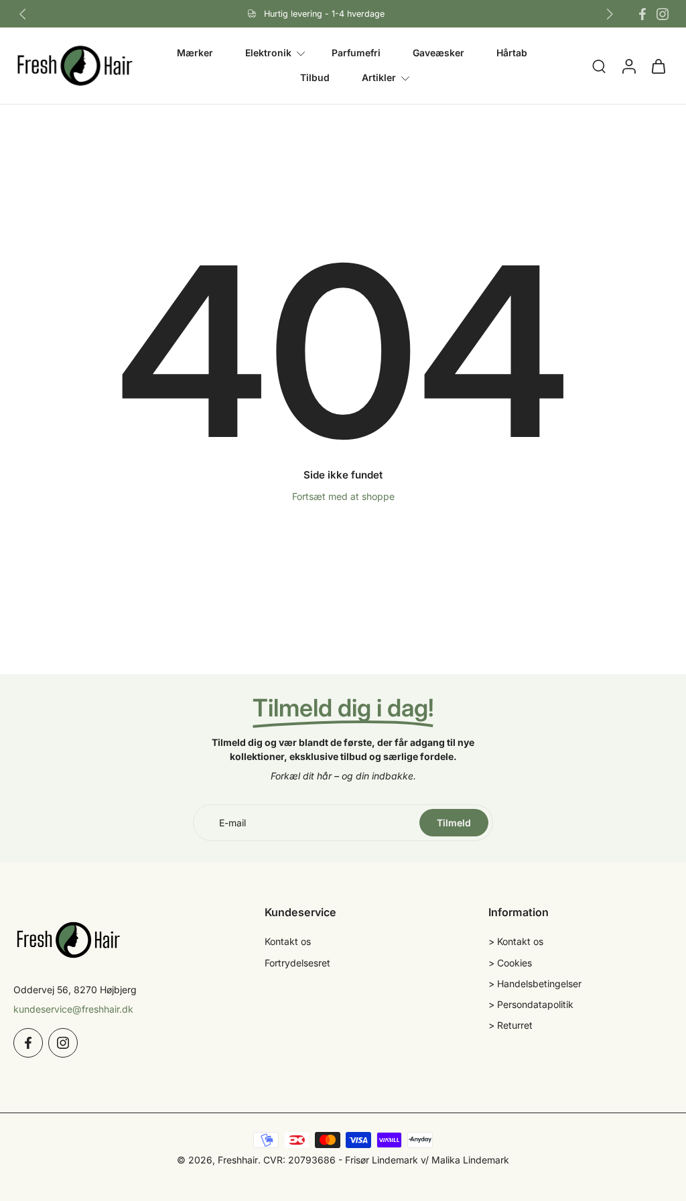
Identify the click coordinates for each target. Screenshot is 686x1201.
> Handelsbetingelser (534, 983)
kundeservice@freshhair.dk (73, 1009)
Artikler (379, 78)
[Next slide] (610, 14)
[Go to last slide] (23, 14)
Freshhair (238, 1159)
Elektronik (268, 52)
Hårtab (511, 52)
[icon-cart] (658, 65)
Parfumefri (356, 52)
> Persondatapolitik (530, 1004)
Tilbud (315, 78)
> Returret (510, 1025)
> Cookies (510, 962)
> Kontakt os (515, 941)
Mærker (195, 52)
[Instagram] (663, 14)
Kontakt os (288, 941)
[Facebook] (642, 14)
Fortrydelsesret (297, 962)
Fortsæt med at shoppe (343, 496)
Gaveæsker (438, 52)
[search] (599, 66)
